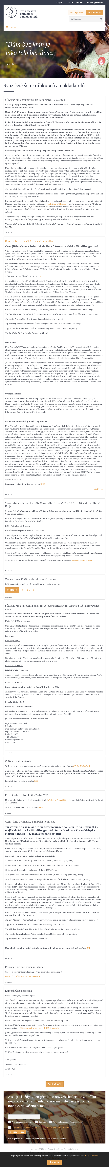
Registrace (78, 12)
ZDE (39, 276)
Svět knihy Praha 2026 (57, 800)
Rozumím (54, 1162)
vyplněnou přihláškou (56, 203)
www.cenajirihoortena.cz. (83, 560)
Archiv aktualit (54, 1084)
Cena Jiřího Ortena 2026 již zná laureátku (29, 241)
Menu (13, 27)
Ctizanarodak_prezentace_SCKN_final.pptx (39, 1028)
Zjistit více (98, 488)
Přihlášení (12, 590)
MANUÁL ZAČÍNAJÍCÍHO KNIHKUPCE (22, 976)
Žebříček (42, 1122)
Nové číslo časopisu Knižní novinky (67, 1122)
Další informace (91, 1155)
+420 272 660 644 (76, 2)
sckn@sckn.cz (96, 2)
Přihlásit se (96, 12)
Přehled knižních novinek (22, 1122)
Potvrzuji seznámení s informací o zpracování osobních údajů (41, 1127)
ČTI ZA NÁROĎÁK (81, 766)
